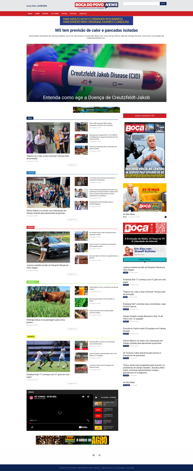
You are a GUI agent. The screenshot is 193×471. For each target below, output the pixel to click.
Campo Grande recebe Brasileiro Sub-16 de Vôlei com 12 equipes (143, 317)
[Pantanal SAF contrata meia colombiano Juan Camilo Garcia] (81, 345)
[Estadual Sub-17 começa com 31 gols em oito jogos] (48, 356)
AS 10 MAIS (126, 385)
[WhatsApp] (99, 455)
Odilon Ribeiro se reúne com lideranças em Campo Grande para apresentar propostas (46, 211)
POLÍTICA (126, 346)
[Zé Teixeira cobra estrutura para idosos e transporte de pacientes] (81, 181)
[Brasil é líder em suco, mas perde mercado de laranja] (81, 290)
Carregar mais (72, 165)
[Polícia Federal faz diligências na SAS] (110, 73)
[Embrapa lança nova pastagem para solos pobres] (48, 301)
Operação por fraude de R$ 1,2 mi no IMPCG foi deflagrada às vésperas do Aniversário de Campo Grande (103, 137)
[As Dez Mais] (144, 197)
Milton (125, 217)
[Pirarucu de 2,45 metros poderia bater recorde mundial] (81, 314)
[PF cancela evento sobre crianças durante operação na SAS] (81, 236)
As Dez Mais (129, 214)
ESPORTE (126, 284)
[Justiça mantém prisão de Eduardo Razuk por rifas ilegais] (48, 247)
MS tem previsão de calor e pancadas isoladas (96, 30)
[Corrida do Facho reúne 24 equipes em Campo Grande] (81, 368)
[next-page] (127, 389)
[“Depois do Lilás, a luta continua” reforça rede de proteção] (48, 137)
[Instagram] (93, 455)
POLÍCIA (126, 272)
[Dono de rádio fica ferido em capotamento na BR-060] (81, 259)
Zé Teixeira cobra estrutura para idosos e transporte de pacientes (142, 354)
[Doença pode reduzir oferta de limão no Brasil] (81, 302)
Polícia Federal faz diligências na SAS (110, 97)
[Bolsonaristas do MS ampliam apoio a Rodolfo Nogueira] (81, 205)
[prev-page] (124, 389)
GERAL (125, 297)
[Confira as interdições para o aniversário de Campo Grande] (81, 150)
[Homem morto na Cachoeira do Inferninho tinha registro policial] (81, 247)
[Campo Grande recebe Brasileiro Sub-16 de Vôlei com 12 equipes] (81, 357)
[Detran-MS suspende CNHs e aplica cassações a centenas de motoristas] (81, 126)
